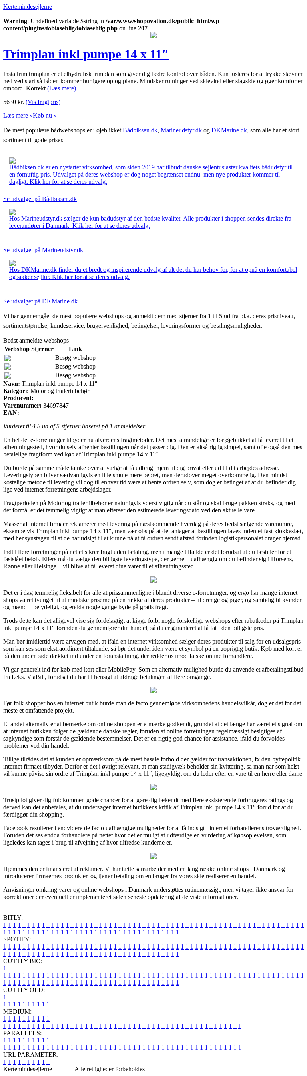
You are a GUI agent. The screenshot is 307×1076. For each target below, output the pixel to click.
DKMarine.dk (229, 130)
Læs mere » (18, 115)
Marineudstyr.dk (181, 130)
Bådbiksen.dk (140, 130)
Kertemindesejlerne (27, 6)
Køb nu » (45, 115)
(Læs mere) (61, 88)
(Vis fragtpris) (43, 101)
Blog (63, 1069)
